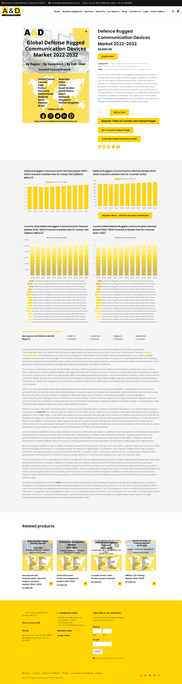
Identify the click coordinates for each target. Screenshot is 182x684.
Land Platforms (104, 66)
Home (57, 11)
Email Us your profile (31, 623)
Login (145, 11)
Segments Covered (141, 337)
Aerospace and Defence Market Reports (38, 337)
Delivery (98, 673)
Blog (124, 11)
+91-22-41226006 (69, 625)
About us (26, 673)
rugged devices (145, 69)
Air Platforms (114, 63)
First (94, 635)
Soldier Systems (132, 66)
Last (104, 635)
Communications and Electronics (134, 63)
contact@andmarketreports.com (65, 3)
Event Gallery (157, 11)
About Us (100, 11)
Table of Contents (72, 337)
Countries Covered (95, 337)
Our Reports (113, 11)
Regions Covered (118, 337)
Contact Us (135, 11)
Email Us (80, 625)
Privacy (65, 673)
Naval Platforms (118, 66)
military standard (130, 69)
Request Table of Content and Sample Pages (129, 121)
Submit (98, 651)
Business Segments (72, 11)
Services (89, 11)
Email (96, 640)
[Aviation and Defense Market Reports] (11, 11)
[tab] (42, 338)
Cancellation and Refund (82, 673)
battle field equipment (112, 69)
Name (97, 627)
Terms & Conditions (51, 673)
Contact (36, 673)
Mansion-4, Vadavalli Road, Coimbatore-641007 (24, 3)
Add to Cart (119, 112)
